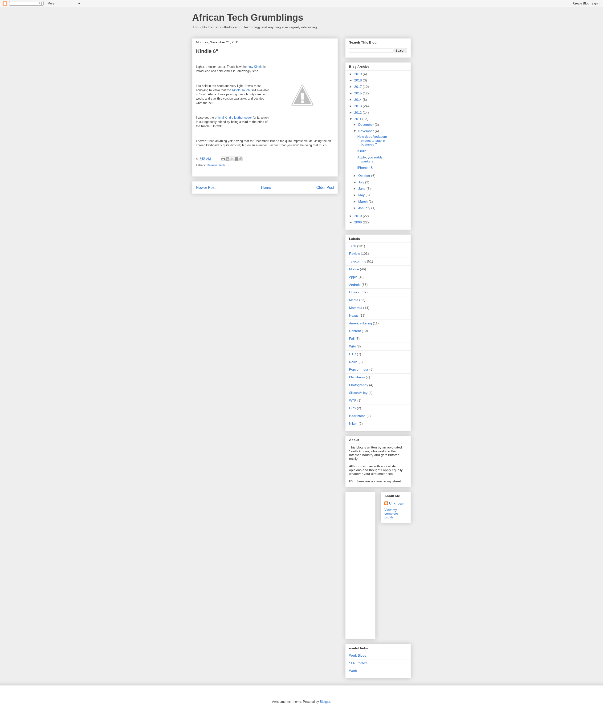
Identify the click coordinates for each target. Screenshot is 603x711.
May (362, 195)
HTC (352, 354)
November (366, 131)
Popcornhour (358, 369)
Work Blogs (357, 655)
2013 (358, 106)
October (364, 176)
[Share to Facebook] (236, 159)
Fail (351, 338)
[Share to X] (232, 159)
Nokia (353, 362)
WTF (352, 400)
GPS (352, 408)
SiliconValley (358, 393)
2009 (358, 222)
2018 (358, 80)
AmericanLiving (360, 323)
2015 (358, 93)
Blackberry (357, 377)
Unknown (396, 503)
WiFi (352, 346)
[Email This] (223, 159)
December (366, 124)
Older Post (325, 188)
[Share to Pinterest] (241, 159)
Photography (358, 385)
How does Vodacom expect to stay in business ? (372, 140)
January (364, 208)
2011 (358, 119)
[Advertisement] (368, 564)
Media (353, 300)
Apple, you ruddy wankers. (370, 159)
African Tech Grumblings (247, 17)
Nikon (353, 423)
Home (266, 188)
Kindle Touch (241, 90)
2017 (358, 87)
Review (211, 165)
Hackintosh (357, 416)
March (363, 201)
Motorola (355, 308)
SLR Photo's (358, 663)
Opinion (355, 292)
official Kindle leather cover (233, 117)
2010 (358, 216)
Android (355, 285)
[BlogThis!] (227, 159)
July (361, 182)
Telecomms (357, 261)
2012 (358, 112)
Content (355, 331)
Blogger (325, 701)
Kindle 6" (364, 151)
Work (353, 671)
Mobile (354, 269)
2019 (358, 74)
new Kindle (255, 67)
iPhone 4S (365, 168)
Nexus (354, 315)
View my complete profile (391, 513)
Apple (353, 277)
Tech (221, 165)
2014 (358, 99)
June (362, 188)
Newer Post (206, 188)
